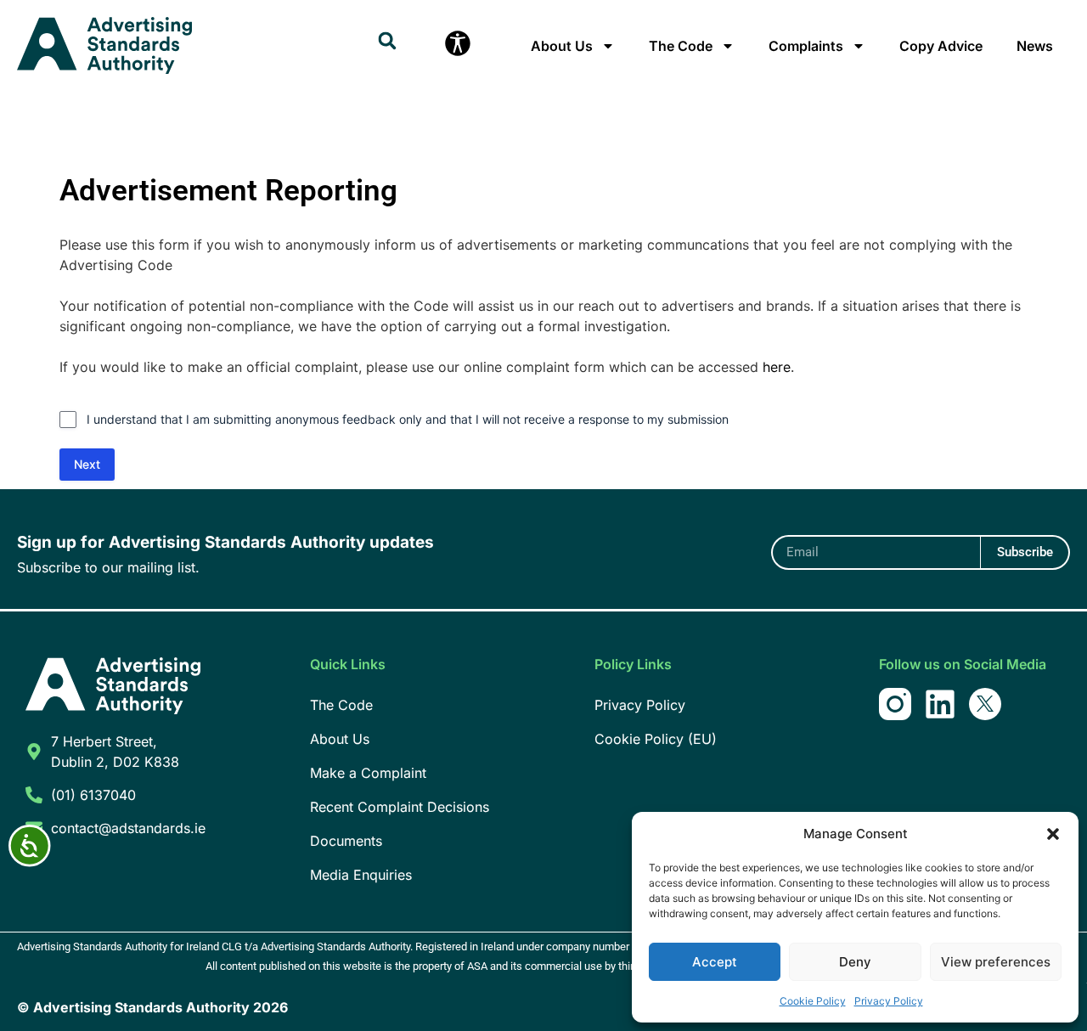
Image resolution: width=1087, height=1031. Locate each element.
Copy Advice (941, 45)
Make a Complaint (368, 772)
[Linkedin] (940, 704)
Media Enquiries (361, 874)
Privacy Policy (888, 1000)
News (1035, 45)
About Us (562, 45)
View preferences (995, 962)
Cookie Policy (813, 1000)
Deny (855, 962)
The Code (680, 45)
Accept (714, 962)
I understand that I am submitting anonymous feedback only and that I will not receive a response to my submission (408, 419)
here (777, 366)
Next (87, 464)
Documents (346, 840)
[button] (1053, 833)
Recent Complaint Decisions (399, 806)
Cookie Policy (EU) (655, 738)
